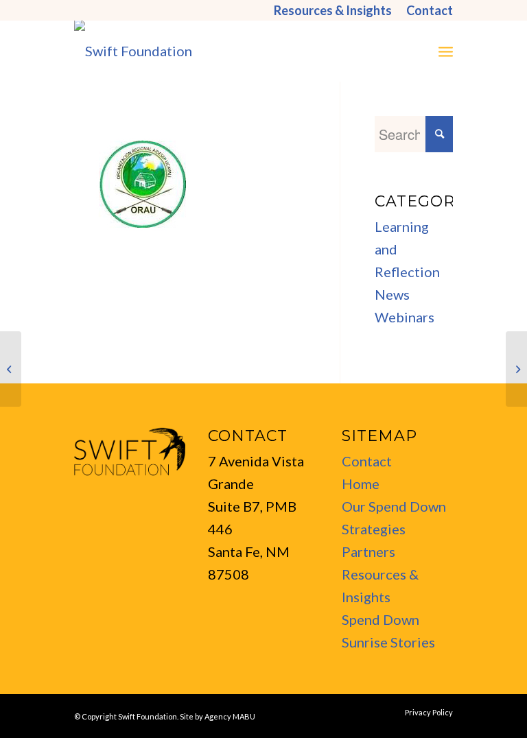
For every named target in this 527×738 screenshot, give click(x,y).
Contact (367, 461)
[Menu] (445, 50)
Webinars (404, 317)
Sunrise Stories (388, 642)
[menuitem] (333, 10)
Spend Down (380, 619)
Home (360, 483)
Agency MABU (229, 716)
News (392, 294)
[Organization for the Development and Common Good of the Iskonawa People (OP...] (516, 369)
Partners (368, 551)
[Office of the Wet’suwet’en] (10, 369)
